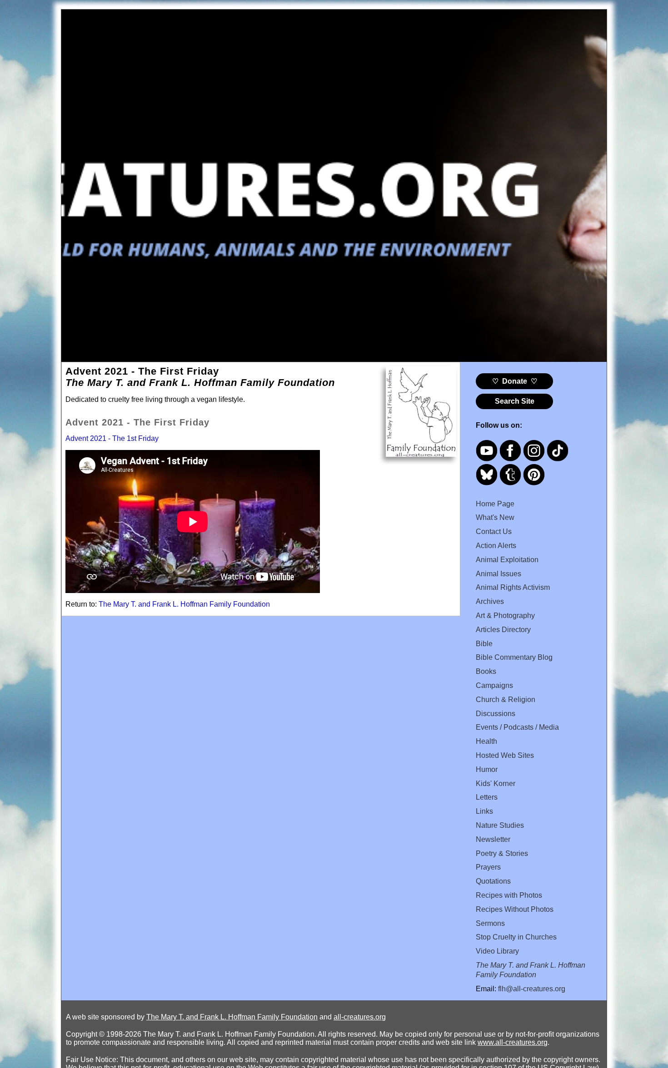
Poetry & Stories (502, 853)
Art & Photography (505, 615)
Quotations (493, 881)
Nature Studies (500, 825)
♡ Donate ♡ (514, 381)
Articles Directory (503, 629)
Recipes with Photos (509, 895)
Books (486, 671)
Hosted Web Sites (505, 755)
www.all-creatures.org (513, 1042)
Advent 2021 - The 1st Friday (112, 438)
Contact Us (494, 531)
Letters (487, 797)
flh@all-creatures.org (531, 989)
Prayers (488, 867)
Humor (487, 769)
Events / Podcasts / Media (517, 727)
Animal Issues (498, 574)
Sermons (490, 923)
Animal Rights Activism (513, 587)
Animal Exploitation (507, 560)
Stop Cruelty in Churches (516, 937)
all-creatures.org (360, 1017)
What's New (495, 517)
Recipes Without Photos (514, 909)
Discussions (495, 713)
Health (486, 741)
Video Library (497, 951)
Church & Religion (505, 699)
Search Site (514, 401)
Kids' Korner (495, 783)
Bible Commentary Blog (514, 657)
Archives (490, 601)
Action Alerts (496, 545)
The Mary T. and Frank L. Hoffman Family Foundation (184, 604)
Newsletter (493, 839)
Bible (484, 644)
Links (484, 811)
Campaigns (494, 685)
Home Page (495, 504)
